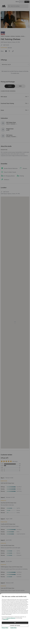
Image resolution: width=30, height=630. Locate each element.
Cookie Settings (15, 625)
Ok (15, 622)
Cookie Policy (13, 627)
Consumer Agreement (11, 618)
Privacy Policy (5, 619)
